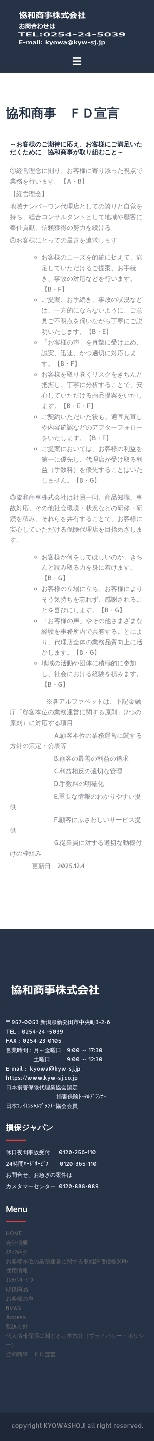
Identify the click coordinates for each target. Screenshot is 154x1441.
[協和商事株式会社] (77, 27)
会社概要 (17, 1242)
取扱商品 (17, 1289)
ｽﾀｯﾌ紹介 (17, 1251)
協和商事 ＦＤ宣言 (31, 1354)
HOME (14, 1233)
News (13, 1307)
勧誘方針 (17, 1326)
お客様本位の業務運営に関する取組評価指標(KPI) (67, 1261)
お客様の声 (20, 1298)
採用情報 (17, 1270)
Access (16, 1317)
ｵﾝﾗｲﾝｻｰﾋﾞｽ (20, 1279)
